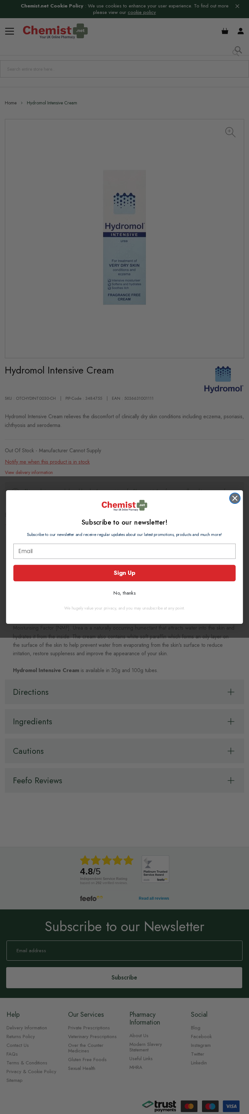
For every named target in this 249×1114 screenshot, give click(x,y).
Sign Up (124, 572)
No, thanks (124, 593)
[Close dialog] (235, 498)
